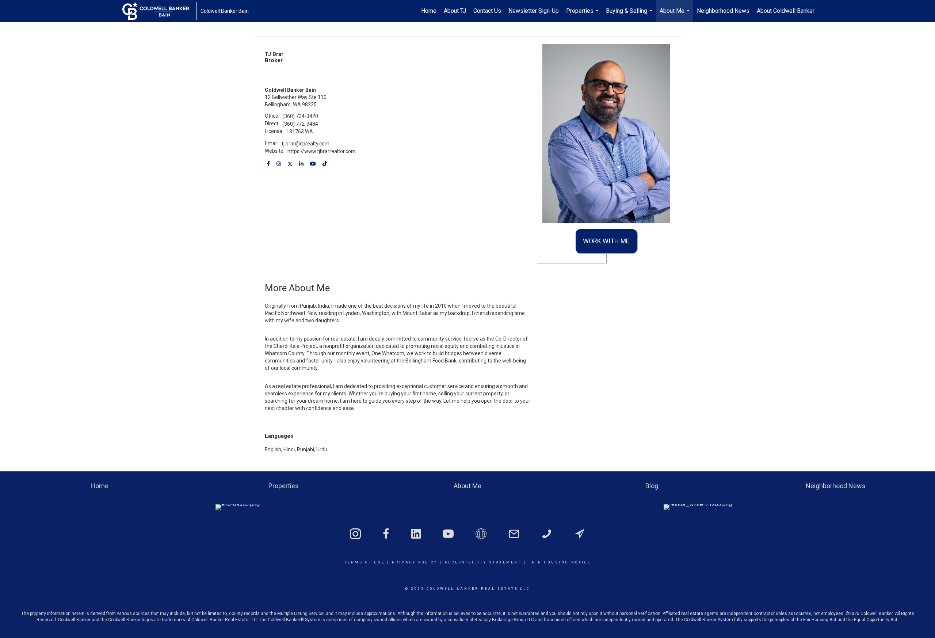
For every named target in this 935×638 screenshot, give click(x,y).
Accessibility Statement (483, 562)
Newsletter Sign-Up (533, 10)
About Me (675, 14)
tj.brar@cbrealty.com (305, 144)
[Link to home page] (159, 11)
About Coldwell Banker (785, 10)
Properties (583, 14)
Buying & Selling (630, 14)
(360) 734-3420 (300, 116)
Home (428, 10)
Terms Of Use (364, 562)
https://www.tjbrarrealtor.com (321, 151)
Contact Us (487, 10)
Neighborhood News (723, 10)
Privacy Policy (415, 562)
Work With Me (606, 241)
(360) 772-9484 (300, 124)
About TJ (455, 10)
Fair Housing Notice (559, 562)
